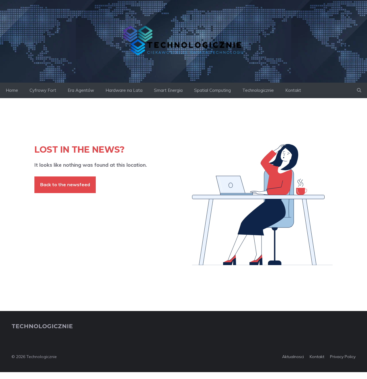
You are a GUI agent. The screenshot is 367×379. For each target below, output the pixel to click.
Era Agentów (81, 90)
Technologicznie (258, 90)
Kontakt (293, 90)
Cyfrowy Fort (43, 90)
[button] (359, 90)
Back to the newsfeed (65, 184)
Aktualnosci (293, 356)
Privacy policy (343, 356)
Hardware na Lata (124, 90)
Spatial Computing (212, 90)
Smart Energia (168, 90)
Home (12, 90)
